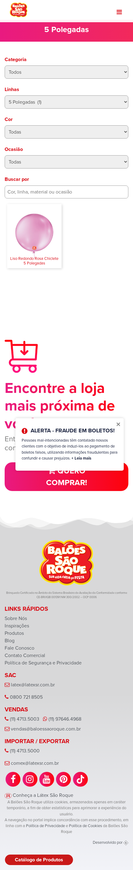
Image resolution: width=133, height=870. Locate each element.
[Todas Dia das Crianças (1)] (66, 162)
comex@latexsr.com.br (35, 763)
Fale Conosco (19, 647)
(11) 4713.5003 (24, 718)
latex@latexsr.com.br (33, 684)
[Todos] (66, 72)
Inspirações (17, 625)
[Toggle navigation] (119, 12)
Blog (10, 640)
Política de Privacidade (45, 826)
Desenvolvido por (108, 842)
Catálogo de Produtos (39, 859)
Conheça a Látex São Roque (42, 795)
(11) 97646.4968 (64, 718)
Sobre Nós (16, 618)
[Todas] (66, 132)
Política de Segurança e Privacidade (43, 662)
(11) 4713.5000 (24, 750)
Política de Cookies (85, 826)
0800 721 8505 (26, 697)
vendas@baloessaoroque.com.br (46, 728)
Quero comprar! (66, 476)
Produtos (14, 633)
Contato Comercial (25, 655)
